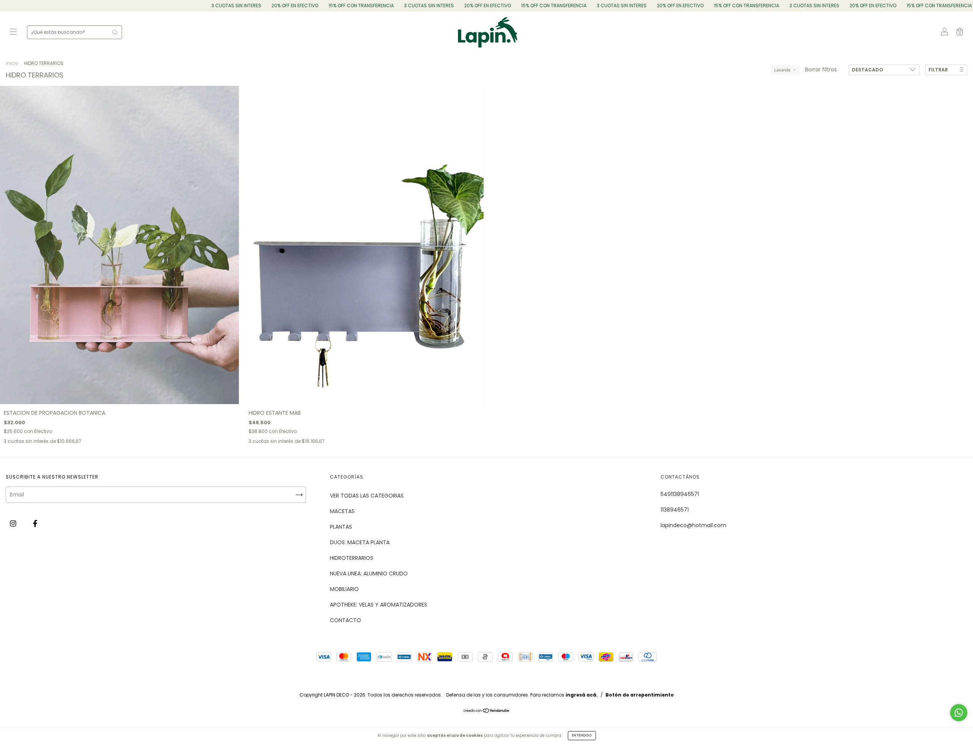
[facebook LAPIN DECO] (35, 523)
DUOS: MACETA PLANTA (360, 542)
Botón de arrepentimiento (639, 695)
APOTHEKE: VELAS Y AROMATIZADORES (378, 604)
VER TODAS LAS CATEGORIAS (367, 495)
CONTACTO (345, 620)
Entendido (582, 735)
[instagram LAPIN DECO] (14, 523)
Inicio (12, 63)
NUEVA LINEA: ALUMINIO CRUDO (369, 573)
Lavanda (782, 70)
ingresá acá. (582, 695)
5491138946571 (680, 494)
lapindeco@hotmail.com (693, 525)
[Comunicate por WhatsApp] (958, 712)
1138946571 (675, 509)
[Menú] (13, 32)
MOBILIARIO (344, 589)
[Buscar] (114, 32)
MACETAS (342, 511)
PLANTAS (341, 527)
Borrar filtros (821, 69)
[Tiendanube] (486, 711)
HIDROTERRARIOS (351, 558)
